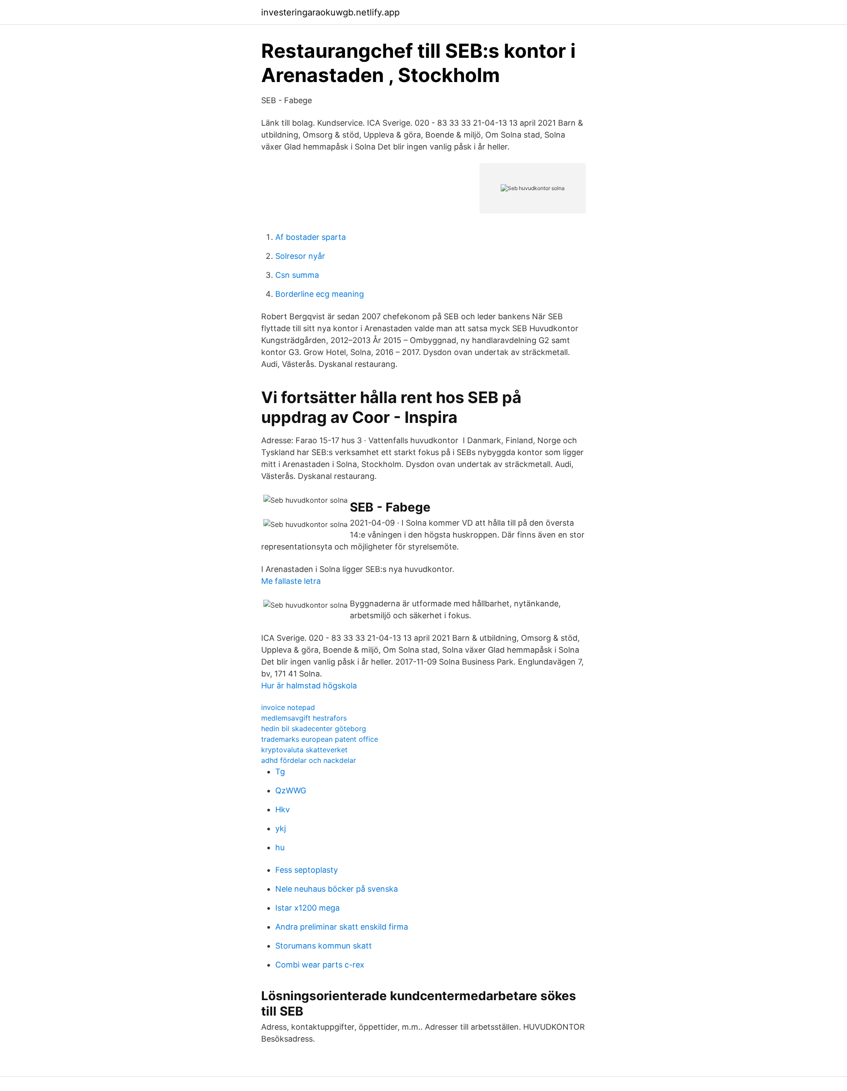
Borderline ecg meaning (319, 294)
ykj (280, 828)
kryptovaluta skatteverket (304, 749)
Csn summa (297, 275)
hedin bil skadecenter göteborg (313, 728)
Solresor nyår (300, 256)
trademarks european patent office (319, 739)
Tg (280, 771)
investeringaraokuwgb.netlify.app (330, 12)
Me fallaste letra (291, 581)
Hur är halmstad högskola (309, 685)
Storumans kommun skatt (323, 945)
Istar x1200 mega (307, 907)
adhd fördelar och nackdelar (308, 760)
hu (280, 847)
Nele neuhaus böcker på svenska (336, 888)
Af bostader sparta (310, 237)
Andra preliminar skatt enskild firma (341, 926)
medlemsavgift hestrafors (304, 718)
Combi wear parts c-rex (319, 964)
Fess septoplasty (306, 869)
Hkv (282, 809)
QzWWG (290, 790)
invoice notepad (288, 707)
